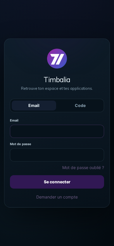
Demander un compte (57, 196)
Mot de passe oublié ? (83, 167)
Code (80, 105)
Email (33, 105)
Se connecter (57, 181)
